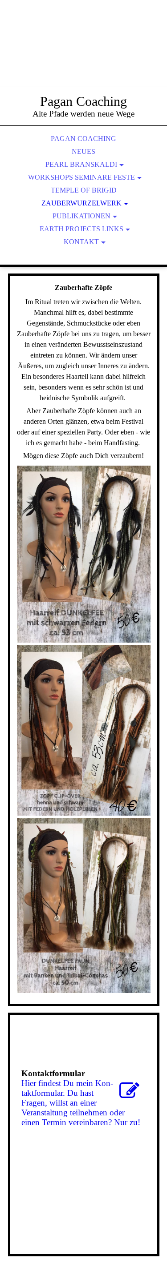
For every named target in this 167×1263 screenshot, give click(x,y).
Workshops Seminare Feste (81, 177)
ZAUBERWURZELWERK (81, 203)
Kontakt (81, 241)
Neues (83, 151)
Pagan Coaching (83, 138)
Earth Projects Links (81, 229)
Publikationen (81, 216)
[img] (84, 53)
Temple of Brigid (84, 190)
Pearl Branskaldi (81, 164)
